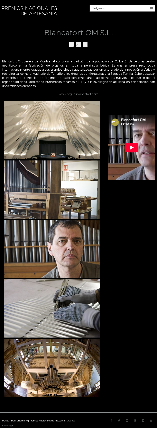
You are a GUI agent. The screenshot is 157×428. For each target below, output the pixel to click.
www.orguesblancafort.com (78, 94)
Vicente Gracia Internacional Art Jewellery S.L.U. (85, 44)
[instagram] (151, 420)
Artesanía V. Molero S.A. (71, 44)
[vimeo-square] (143, 420)
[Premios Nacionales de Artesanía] (29, 15)
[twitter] (119, 420)
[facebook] (111, 420)
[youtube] (135, 420)
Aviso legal (7, 425)
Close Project (78, 44)
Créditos (71, 420)
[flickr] (127, 420)
